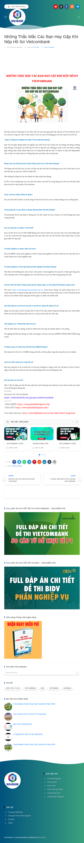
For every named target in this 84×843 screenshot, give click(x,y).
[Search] (79, 17)
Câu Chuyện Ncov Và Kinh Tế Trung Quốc (29, 714)
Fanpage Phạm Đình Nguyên (19, 816)
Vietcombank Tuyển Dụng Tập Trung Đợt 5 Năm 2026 (34, 704)
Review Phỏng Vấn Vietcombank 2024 (21, 443)
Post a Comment (49, 47)
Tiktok (10, 823)
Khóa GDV (51, 786)
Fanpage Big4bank (15, 812)
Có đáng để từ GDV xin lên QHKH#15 (28, 734)
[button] (14, 462)
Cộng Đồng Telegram (55, 797)
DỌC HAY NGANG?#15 (22, 724)
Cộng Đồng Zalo (53, 793)
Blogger (42, 837)
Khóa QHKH (52, 782)
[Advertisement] (44, 57)
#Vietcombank (17, 466)
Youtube (11, 819)
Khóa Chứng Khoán (55, 789)
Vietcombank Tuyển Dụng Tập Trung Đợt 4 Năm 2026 (34, 744)
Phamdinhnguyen (54, 778)
